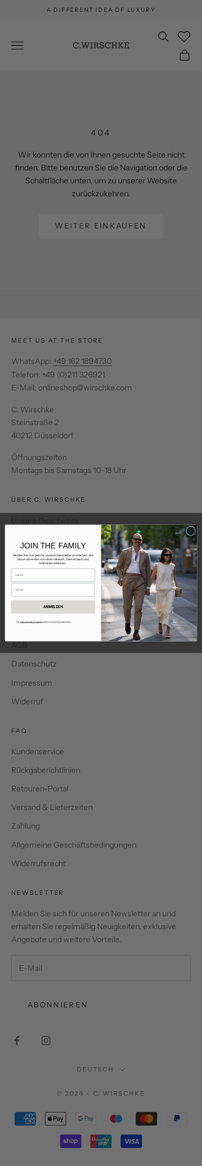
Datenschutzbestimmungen (31, 621)
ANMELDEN (53, 606)
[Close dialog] (190, 530)
